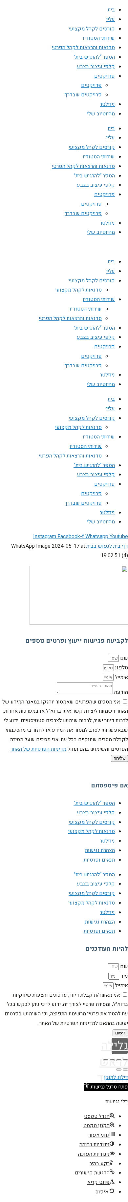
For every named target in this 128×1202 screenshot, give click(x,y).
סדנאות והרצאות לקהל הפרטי (83, 47)
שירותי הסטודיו (99, 38)
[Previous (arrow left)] (125, 1069)
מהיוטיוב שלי (101, 114)
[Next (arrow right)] (118, 1069)
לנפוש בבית (99, 546)
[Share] (118, 1060)
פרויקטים (104, 76)
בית (111, 10)
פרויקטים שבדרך (83, 95)
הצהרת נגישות (100, 850)
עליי (110, 19)
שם (123, 658)
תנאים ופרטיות (99, 860)
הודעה (120, 692)
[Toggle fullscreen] (112, 1060)
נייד (123, 976)
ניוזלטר (107, 104)
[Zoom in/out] (105, 1060)
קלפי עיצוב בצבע (96, 67)
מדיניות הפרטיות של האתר (38, 749)
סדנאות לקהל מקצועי (78, 290)
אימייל (121, 677)
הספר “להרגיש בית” (94, 57)
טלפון (121, 668)
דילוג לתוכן (116, 1077)
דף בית (120, 546)
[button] (106, 1087)
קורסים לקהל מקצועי (92, 29)
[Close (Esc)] (125, 1060)
